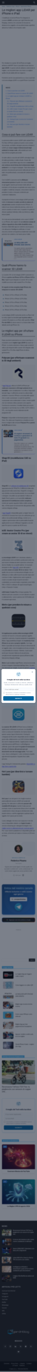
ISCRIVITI (18, 698)
